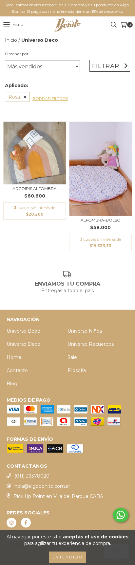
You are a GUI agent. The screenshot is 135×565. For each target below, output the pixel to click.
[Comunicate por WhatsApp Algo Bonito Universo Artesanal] (120, 515)
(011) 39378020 (31, 476)
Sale (72, 357)
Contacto (17, 370)
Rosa (14, 97)
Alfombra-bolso (101, 220)
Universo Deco (23, 344)
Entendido (67, 556)
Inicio (11, 40)
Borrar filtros (50, 98)
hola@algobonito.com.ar (42, 486)
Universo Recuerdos (91, 344)
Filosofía (77, 370)
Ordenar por (17, 53)
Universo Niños (85, 331)
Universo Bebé (23, 331)
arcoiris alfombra (34, 188)
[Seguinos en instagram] (11, 523)
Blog (12, 384)
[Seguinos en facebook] (26, 523)
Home (14, 357)
